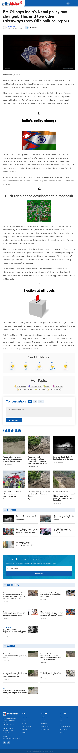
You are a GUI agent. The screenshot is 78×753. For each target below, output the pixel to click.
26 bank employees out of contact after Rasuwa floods (39, 494)
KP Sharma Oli (21, 386)
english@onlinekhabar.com (11, 738)
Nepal (48, 386)
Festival (43, 717)
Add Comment (14, 420)
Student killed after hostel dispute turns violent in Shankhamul (26, 518)
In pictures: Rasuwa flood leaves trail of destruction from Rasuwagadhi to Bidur (15, 675)
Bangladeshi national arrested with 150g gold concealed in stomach (25, 544)
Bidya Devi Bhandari (26, 389)
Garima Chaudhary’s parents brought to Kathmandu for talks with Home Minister (27, 531)
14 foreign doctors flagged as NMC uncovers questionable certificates (51, 594)
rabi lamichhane (55, 389)
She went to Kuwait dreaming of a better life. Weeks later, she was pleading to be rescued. (15, 613)
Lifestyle (24, 729)
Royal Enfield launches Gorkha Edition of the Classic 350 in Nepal (64, 531)
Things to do (45, 729)
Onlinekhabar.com (8, 724)
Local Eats (44, 723)
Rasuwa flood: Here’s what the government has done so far (12, 494)
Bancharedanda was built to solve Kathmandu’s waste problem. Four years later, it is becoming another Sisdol (14, 595)
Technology (63, 729)
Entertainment (26, 726)
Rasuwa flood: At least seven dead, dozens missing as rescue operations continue (15, 692)
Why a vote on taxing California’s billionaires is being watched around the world (14, 631)
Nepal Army (41, 389)
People (62, 732)
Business (24, 732)
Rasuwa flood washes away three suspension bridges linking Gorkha (12, 459)
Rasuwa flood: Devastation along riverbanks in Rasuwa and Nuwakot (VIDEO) (37, 460)
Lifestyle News (64, 717)
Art (61, 720)
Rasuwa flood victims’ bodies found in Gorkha (63, 458)
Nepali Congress (36, 386)
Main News (25, 717)
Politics (24, 720)
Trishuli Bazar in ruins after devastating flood (50, 674)
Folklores (43, 720)
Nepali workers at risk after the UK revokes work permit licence (64, 518)
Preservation (45, 726)
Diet (61, 723)
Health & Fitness (65, 726)
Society (24, 723)
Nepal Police (59, 386)
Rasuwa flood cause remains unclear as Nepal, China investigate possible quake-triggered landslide (64, 496)
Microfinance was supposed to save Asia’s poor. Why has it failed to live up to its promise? (51, 613)
